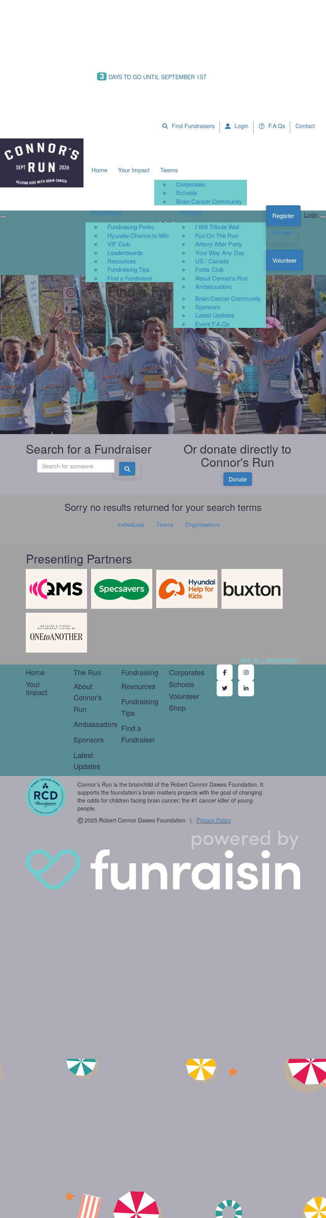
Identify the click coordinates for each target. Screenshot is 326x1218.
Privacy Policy (213, 820)
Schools (186, 192)
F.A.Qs (276, 126)
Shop (177, 707)
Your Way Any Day (219, 252)
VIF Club (118, 244)
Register (283, 215)
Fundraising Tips (128, 269)
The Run (190, 212)
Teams (169, 170)
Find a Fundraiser (129, 278)
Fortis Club (209, 269)
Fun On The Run (216, 235)
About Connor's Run (221, 278)
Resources (121, 261)
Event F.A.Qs (212, 324)
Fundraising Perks (130, 226)
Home (99, 170)
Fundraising (106, 212)
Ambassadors (213, 286)
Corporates (190, 184)
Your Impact (133, 170)
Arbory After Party (218, 244)
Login (240, 126)
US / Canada (212, 261)
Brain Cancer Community (209, 201)
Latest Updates (215, 315)
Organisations (202, 524)
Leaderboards (125, 252)
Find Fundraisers (192, 126)
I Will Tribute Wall (217, 226)
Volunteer (284, 260)
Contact (305, 126)
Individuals (131, 524)
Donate (281, 232)
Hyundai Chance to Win (138, 235)
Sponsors (207, 306)
